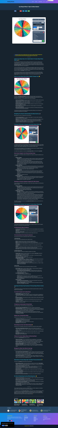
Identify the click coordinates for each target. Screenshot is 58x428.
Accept (3, 425)
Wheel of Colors (21, 54)
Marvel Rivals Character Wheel (21, 55)
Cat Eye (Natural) (36, 39)
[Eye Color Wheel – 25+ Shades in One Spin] (17, 401)
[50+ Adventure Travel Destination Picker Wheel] (31, 411)
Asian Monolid (35, 35)
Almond (38, 27)
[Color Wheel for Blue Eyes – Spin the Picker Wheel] (40, 401)
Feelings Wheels (10, 1)
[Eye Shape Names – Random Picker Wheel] (25, 401)
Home (33, 1)
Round (41, 27)
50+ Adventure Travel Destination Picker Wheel (35, 410)
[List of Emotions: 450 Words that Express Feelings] (8, 411)
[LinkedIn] (23, 11)
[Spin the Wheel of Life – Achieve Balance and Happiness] (19, 411)
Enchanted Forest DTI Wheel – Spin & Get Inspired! (47, 410)
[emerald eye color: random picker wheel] (33, 401)
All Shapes (35, 27)
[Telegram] (26, 11)
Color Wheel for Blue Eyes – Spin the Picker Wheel (40, 405)
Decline (6, 425)
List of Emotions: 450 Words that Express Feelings (13, 410)
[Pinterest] (21, 11)
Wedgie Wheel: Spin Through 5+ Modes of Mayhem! (30, 54)
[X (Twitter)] (18, 11)
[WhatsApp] (29, 11)
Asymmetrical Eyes (36, 36)
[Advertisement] (26, 14)
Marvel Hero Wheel (29, 55)
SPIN (22, 28)
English (50, 0)
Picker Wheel (40, 1)
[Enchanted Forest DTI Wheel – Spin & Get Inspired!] (42, 411)
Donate (36, 1)
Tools (46, 1)
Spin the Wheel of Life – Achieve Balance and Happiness (24, 410)
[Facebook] (15, 11)
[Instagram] (11, 420)
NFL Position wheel (34, 55)
